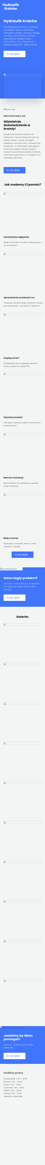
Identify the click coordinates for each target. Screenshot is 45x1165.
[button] (14, 54)
